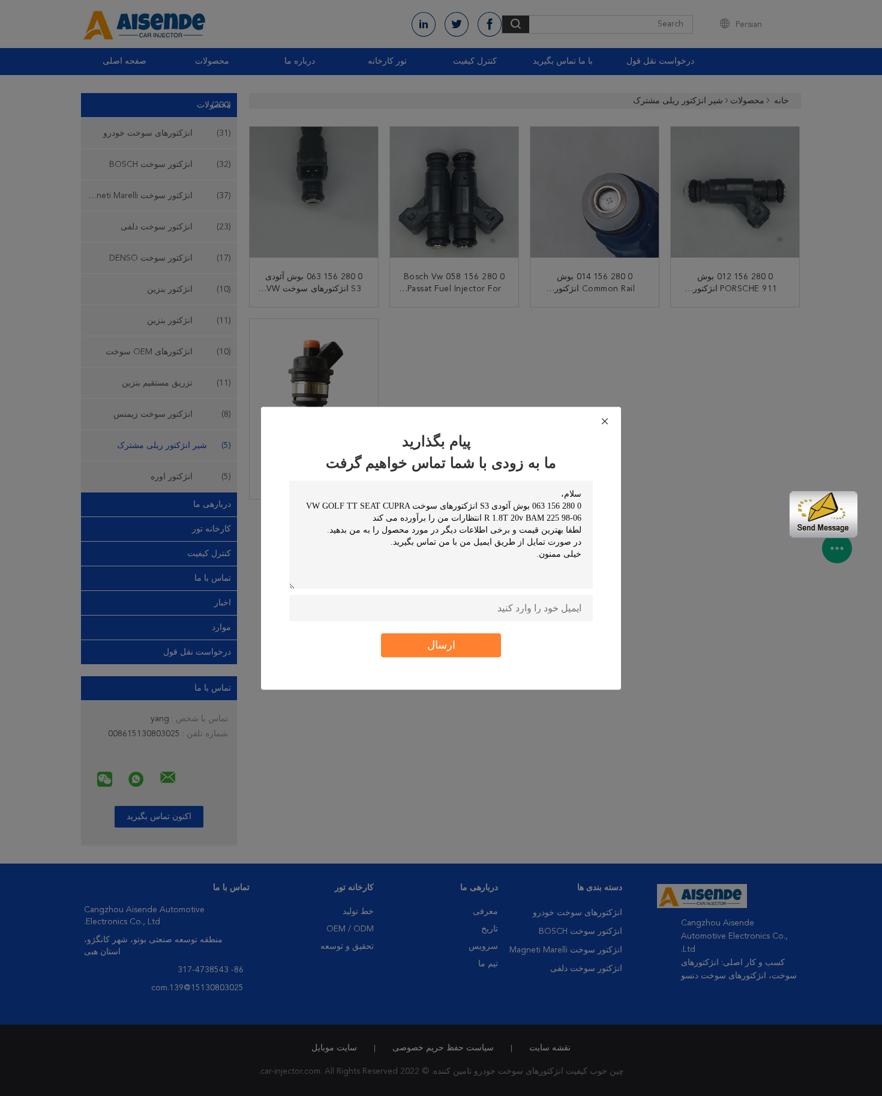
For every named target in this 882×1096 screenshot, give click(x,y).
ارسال (441, 645)
